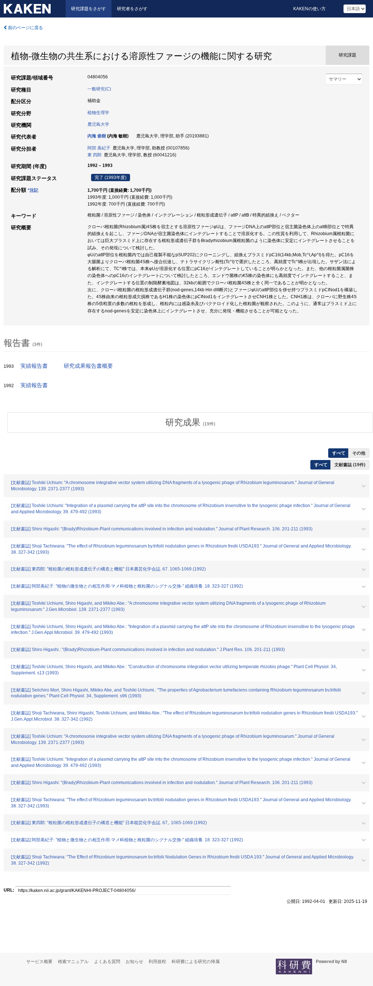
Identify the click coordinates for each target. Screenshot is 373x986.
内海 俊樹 (96, 136)
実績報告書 (34, 366)
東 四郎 (94, 154)
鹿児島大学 (98, 124)
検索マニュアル (73, 961)
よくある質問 (107, 961)
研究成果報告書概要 (88, 366)
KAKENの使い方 (309, 8)
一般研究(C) (99, 88)
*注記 (33, 190)
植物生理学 (98, 112)
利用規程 (157, 961)
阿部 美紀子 (98, 148)
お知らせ (134, 961)
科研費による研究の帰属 (196, 961)
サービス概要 (39, 961)
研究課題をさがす (88, 8)
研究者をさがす (132, 8)
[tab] (190, 422)
